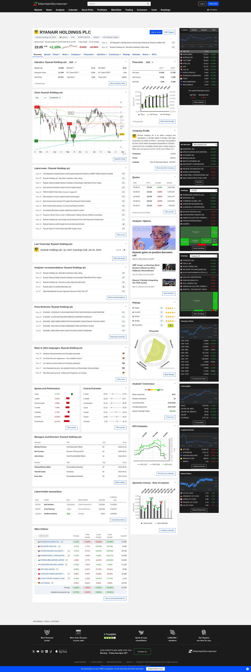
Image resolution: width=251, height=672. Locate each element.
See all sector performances (115, 598)
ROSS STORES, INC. (190, 266)
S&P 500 (186, 51)
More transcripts (119, 258)
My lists (199, 182)
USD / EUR (185, 341)
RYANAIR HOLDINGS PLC (49, 542)
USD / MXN (185, 347)
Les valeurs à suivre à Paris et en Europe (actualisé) (61, 363)
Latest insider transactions (48, 492)
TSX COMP (187, 60)
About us (129, 662)
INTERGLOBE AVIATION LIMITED (52, 560)
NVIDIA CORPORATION (191, 172)
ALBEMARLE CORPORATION (193, 207)
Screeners (142, 10)
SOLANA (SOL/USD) (190, 455)
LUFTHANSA (45, 583)
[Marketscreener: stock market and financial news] (50, 4)
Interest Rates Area (199, 510)
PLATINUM (185, 418)
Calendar (73, 10)
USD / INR (184, 353)
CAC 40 (186, 70)
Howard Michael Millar (42, 467)
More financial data (167, 121)
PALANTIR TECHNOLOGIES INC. (195, 269)
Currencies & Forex (199, 379)
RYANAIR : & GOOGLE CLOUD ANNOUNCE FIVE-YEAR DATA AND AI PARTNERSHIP (73, 312)
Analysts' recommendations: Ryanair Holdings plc (60, 268)
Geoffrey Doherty (50, 514)
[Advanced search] (148, 4)
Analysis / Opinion (141, 221)
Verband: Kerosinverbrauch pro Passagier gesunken (61, 354)
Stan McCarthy (39, 472)
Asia (213, 30)
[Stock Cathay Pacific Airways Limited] (68, 578)
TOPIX (185, 79)
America (204, 30)
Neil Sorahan (39, 451)
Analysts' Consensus (143, 384)
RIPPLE (186, 461)
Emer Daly (38, 476)
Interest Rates (186, 474)
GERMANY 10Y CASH (191, 496)
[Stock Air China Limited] (57, 569)
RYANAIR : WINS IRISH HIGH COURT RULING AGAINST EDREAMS (67, 331)
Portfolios (102, 10)
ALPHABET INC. (189, 155)
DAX (184, 67)
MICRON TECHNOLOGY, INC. (193, 169)
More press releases (118, 337)
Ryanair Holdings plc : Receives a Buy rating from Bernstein (64, 282)
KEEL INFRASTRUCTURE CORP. (195, 178)
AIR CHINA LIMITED (47, 569)
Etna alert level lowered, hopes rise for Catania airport (62, 187)
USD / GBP (185, 371)
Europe (194, 30)
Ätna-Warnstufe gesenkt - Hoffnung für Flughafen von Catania (65, 373)
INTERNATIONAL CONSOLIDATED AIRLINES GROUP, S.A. (53, 555)
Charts (56, 54)
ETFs (154, 54)
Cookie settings (96, 662)
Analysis (60, 10)
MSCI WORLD (188, 85)
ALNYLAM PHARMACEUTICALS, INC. (196, 272)
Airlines (173, 158)
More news (121, 235)
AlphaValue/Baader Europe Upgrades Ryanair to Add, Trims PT (65, 291)
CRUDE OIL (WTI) (187, 409)
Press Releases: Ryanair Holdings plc (53, 307)
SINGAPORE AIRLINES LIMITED (52, 565)
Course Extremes (92, 388)
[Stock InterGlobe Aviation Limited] (66, 560)
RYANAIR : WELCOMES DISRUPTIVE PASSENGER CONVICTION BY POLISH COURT (74, 321)
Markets (38, 10)
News (49, 10)
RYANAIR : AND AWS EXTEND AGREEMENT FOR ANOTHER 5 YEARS (68, 326)
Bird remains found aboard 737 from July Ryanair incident (63, 206)
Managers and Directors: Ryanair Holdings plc (58, 437)
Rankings (165, 10)
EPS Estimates (140, 426)
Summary (38, 54)
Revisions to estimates (166, 474)
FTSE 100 (186, 64)
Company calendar (167, 530)
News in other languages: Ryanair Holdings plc (58, 348)
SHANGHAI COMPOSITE (192, 76)
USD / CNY (185, 356)
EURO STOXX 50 (189, 73)
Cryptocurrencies (187, 430)
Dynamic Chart (120, 159)
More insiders (120, 482)
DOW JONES (187, 54)
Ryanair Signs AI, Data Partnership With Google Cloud (62, 229)
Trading (129, 10)
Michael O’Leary (40, 447)
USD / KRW (185, 365)
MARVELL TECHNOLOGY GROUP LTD (196, 289)
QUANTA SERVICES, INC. (192, 212)
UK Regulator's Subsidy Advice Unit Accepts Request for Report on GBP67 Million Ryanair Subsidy (138, 43)
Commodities (186, 386)
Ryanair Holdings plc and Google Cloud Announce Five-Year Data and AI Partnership (73, 219)
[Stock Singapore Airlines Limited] (65, 564)
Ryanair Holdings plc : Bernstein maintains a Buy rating (129, 47)
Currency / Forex (187, 321)
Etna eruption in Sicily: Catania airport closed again (61, 197)
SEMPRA (186, 224)
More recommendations (116, 297)
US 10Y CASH (188, 493)
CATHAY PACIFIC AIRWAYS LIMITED (53, 578)
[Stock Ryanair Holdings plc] (61, 542)
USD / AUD (185, 362)
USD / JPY (184, 359)
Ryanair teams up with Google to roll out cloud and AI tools (63, 224)
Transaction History (118, 520)
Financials (88, 54)
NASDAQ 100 (188, 57)
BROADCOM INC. (189, 158)
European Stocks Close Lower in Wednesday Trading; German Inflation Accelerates (72, 215)
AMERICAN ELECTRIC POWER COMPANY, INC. (196, 218)
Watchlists (116, 10)
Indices (185, 30)
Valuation (101, 54)
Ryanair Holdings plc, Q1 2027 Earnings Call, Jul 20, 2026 (71, 250)
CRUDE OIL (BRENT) (188, 412)
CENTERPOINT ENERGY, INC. (194, 215)
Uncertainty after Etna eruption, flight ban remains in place (63, 210)
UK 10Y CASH (188, 505)
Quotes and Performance (47, 388)
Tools (154, 10)
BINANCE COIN (188, 458)
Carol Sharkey (49, 509)
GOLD (183, 406)
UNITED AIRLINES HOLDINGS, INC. (53, 551)
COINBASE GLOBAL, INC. (192, 201)
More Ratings (169, 375)
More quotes (71, 428)
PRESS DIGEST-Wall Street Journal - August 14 (60, 192)
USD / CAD (185, 344)
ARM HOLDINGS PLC (191, 280)
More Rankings (199, 248)
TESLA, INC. (187, 263)
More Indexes (199, 102)
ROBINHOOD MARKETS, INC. (193, 195)
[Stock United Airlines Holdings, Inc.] (68, 551)
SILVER (183, 415)
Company (75, 54)
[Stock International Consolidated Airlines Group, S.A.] (68, 555)
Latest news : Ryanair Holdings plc (52, 168)
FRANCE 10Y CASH (190, 502)
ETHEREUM (187, 452)
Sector (145, 54)
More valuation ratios (117, 83)
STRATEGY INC (188, 260)
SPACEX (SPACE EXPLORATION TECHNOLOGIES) (196, 152)
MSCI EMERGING (189, 82)
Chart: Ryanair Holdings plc (48, 92)
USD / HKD (185, 368)
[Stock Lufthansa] (52, 583)
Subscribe (213, 4)
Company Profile (141, 131)
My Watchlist (185, 144)
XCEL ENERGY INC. (190, 283)
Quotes (47, 54)
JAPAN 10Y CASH (189, 499)
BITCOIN (186, 449)
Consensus (114, 54)
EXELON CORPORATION (192, 277)
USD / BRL (185, 350)
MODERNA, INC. (189, 149)
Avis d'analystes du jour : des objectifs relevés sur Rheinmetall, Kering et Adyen (71, 368)
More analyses (169, 293)
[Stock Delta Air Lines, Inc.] (59, 546)
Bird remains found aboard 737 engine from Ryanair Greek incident (67, 201)
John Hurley (38, 456)
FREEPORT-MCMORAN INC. (193, 204)
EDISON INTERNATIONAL (192, 221)
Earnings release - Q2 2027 (166, 162)
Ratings (126, 54)
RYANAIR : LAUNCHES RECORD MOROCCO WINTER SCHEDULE (67, 317)
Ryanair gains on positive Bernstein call (57, 287)
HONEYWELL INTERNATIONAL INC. (196, 175)
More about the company (165, 168)
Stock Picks (87, 10)
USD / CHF (185, 374)
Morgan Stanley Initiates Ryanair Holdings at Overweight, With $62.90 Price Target (72, 183)
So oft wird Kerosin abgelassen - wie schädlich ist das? (62, 358)
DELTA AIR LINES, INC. (48, 546)
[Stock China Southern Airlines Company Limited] (68, 574)
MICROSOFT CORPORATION (193, 164)
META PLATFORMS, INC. (192, 161)
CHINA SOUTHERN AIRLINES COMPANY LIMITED (53, 574)
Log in (202, 4)
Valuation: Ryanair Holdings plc (50, 62)
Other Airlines (41, 529)
